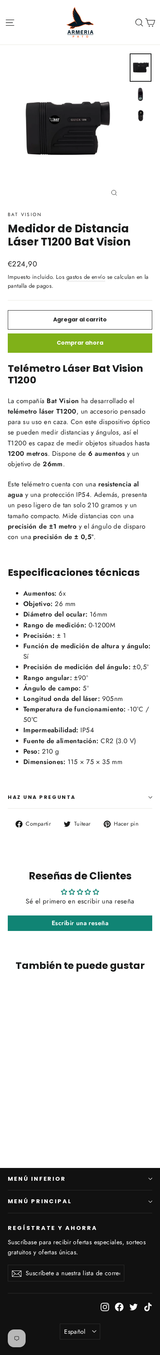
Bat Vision (25, 214)
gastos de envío (85, 277)
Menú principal (40, 1201)
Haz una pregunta (42, 797)
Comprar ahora (80, 343)
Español (75, 1331)
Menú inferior (37, 1179)
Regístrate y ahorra (52, 1228)
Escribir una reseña (80, 923)
